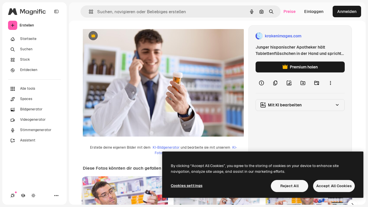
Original (120, 36)
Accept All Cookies (334, 185)
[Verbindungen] (12, 195)
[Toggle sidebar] (56, 11)
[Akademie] (23, 195)
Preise (289, 11)
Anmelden (346, 11)
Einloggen (313, 11)
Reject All (289, 185)
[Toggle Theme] (33, 195)
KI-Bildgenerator (166, 147)
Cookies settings (186, 185)
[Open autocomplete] (89, 11)
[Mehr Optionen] (330, 83)
